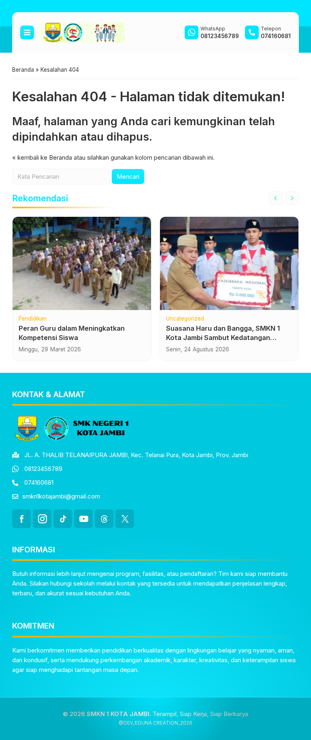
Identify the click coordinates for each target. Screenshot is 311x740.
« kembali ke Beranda (42, 157)
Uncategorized (185, 319)
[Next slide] (292, 198)
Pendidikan (33, 319)
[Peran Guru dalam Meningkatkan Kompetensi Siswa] (82, 263)
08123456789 (43, 469)
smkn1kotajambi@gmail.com (61, 496)
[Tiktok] (62, 518)
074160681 (38, 482)
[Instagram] (42, 518)
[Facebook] (21, 518)
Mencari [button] (128, 176)
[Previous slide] (276, 198)
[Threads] (104, 518)
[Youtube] (83, 518)
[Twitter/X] (124, 518)
